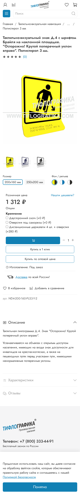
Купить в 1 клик (40, 249)
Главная (8, 24)
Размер (7, 176)
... (68, 24)
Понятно (40, 487)
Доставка (21, 277)
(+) (27, 218)
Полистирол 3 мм (14, 28)
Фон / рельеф (60, 176)
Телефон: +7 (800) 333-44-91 (28, 441)
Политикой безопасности (19, 477)
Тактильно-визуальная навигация (39, 24)
